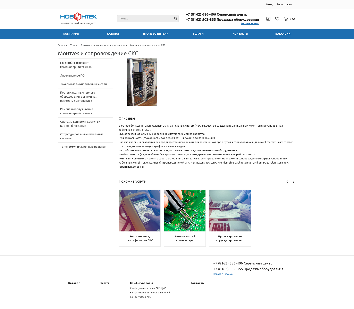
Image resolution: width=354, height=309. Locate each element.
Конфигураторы (141, 283)
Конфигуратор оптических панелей (150, 292)
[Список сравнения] (268, 19)
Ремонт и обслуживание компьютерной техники (76, 111)
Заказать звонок (250, 23)
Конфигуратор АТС (140, 297)
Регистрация (284, 4)
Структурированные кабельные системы (104, 45)
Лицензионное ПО (72, 75)
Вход (269, 4)
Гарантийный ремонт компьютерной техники (76, 65)
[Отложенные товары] (277, 18)
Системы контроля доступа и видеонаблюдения (80, 123)
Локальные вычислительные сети (83, 84)
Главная (62, 45)
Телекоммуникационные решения (83, 146)
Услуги (73, 45)
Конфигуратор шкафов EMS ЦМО (148, 288)
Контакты (197, 283)
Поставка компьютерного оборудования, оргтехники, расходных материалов (78, 96)
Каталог (74, 283)
